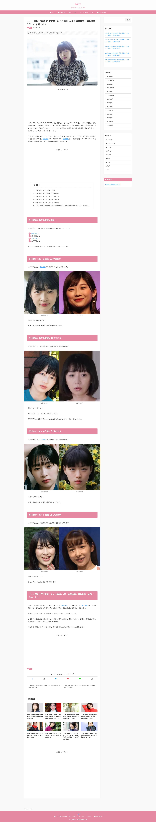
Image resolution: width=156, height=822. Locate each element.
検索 (128, 20)
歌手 (108, 166)
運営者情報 (64, 816)
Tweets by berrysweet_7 (112, 184)
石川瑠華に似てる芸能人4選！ (45, 190)
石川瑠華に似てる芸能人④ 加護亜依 (47, 202)
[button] (32, 678)
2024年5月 (110, 114)
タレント (109, 147)
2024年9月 (110, 99)
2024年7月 (110, 106)
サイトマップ (73, 816)
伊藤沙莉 (45, 139)
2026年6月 (110, 76)
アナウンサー (111, 143)
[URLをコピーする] (92, 678)
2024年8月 (110, 103)
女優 (30, 27)
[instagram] (80, 813)
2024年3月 (110, 121)
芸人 (108, 169)
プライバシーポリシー (86, 816)
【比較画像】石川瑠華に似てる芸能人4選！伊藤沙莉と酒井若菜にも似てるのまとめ (63, 205)
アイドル (109, 139)
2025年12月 (110, 80)
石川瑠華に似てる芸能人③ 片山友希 (47, 199)
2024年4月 (110, 118)
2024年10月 (110, 95)
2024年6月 (110, 110)
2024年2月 (110, 125)
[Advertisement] (62, 103)
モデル (109, 154)
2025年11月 (110, 84)
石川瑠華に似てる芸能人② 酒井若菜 (47, 196)
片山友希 (66, 139)
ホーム (56, 816)
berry (78, 4)
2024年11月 (110, 91)
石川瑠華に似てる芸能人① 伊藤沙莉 (47, 193)
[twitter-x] (78, 813)
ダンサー (109, 151)
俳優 (108, 158)
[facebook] (76, 813)
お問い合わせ (98, 816)
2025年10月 (110, 87)
